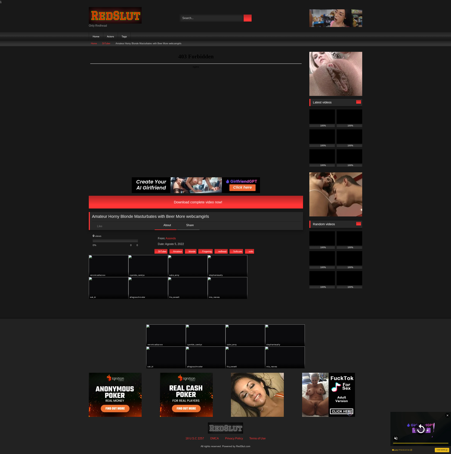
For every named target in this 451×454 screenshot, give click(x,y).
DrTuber (106, 43)
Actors (110, 36)
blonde (192, 251)
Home (96, 36)
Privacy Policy (234, 438)
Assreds (171, 238)
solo (251, 251)
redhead (222, 251)
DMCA (214, 438)
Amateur (177, 251)
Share (190, 225)
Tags (124, 36)
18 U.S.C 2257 (195, 438)
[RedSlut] (115, 15)
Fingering (207, 251)
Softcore (237, 251)
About (167, 225)
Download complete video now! (197, 202)
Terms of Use (257, 438)
